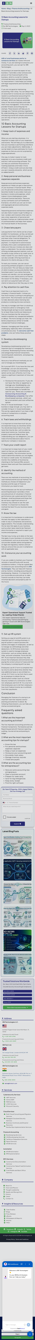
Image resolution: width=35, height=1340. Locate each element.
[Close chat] (30, 1334)
